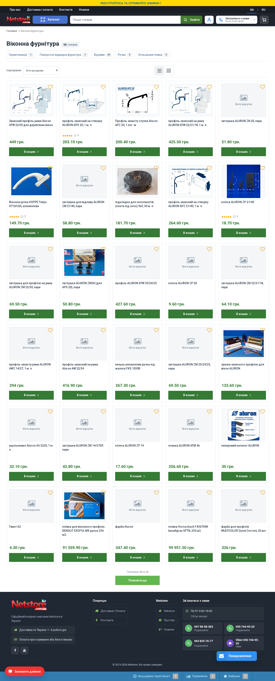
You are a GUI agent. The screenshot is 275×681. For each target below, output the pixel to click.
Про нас (15, 9)
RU (263, 9)
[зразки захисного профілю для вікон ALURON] (243, 343)
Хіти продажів (34, 70)
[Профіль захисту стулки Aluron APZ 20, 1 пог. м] (137, 100)
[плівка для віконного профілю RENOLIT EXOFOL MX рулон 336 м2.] (84, 506)
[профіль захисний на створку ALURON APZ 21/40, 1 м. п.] (190, 181)
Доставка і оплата (40, 9)
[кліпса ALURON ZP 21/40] (243, 181)
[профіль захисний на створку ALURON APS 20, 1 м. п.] (84, 100)
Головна (11, 30)
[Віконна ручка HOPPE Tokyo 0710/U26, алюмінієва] (31, 181)
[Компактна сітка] (168, 70)
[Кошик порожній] (264, 20)
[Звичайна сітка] (159, 70)
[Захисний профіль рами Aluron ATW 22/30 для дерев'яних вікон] (31, 100)
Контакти (65, 9)
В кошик (29, 151)
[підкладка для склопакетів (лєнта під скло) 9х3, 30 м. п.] (137, 181)
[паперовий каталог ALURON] (243, 425)
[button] (50, 87)
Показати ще (137, 580)
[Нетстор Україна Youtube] (24, 650)
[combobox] (125, 20)
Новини (84, 9)
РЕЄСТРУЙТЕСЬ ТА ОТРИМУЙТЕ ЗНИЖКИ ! (130, 3)
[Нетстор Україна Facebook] (15, 650)
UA (252, 9)
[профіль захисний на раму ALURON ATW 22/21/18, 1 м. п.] (190, 100)
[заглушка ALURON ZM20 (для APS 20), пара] (84, 262)
